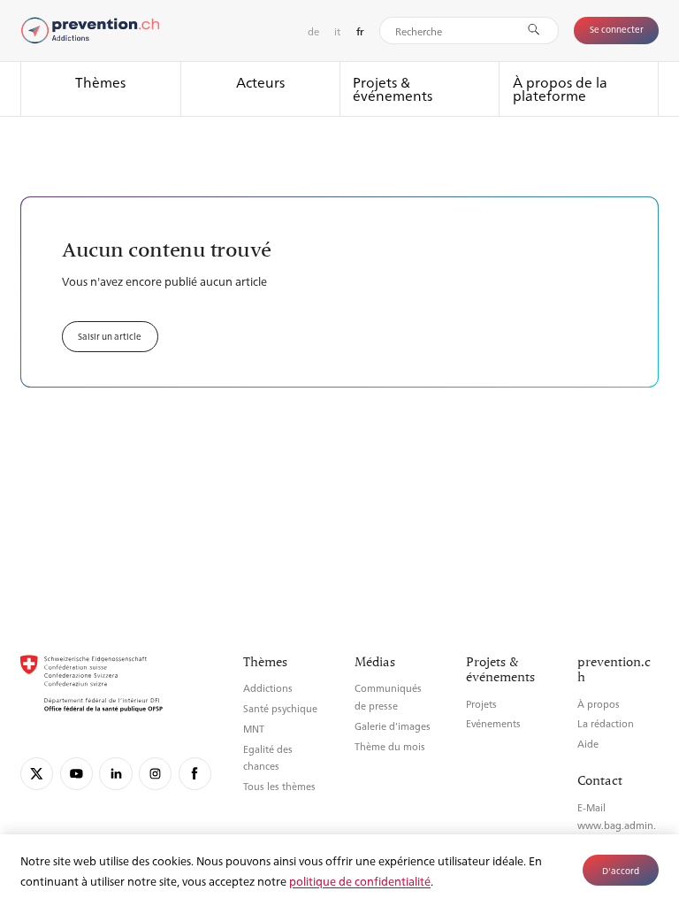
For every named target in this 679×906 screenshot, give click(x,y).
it (337, 31)
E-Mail (591, 807)
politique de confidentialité (360, 880)
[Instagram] (155, 773)
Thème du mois (390, 746)
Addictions (268, 688)
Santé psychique (280, 708)
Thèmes (100, 82)
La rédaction (605, 723)
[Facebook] (195, 773)
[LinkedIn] (115, 773)
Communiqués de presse (388, 696)
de (313, 31)
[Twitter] (36, 773)
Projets (481, 703)
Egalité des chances (268, 757)
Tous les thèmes (279, 786)
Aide (588, 743)
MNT (253, 728)
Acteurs (260, 82)
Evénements (493, 723)
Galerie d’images (393, 726)
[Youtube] (76, 773)
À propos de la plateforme (560, 89)
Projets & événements (392, 89)
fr (360, 31)
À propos (598, 703)
